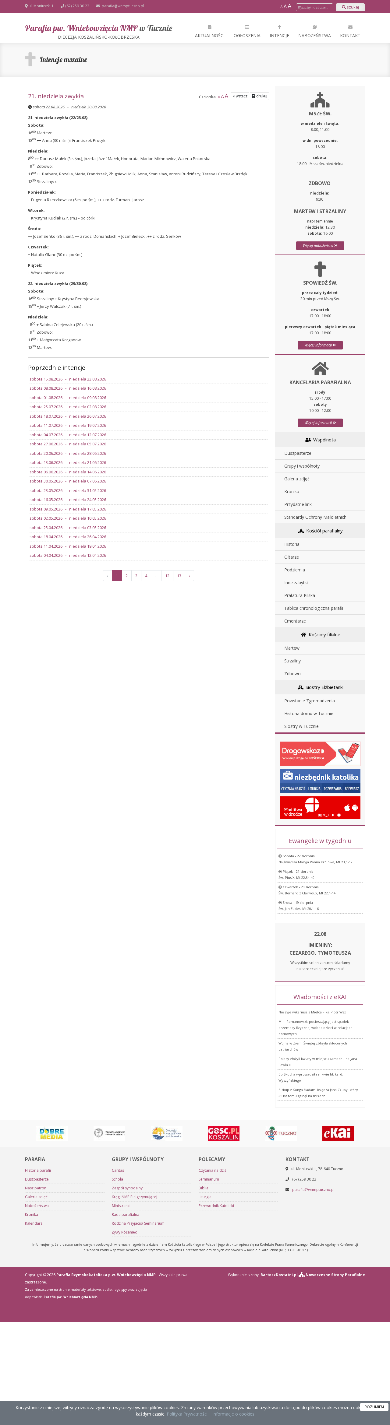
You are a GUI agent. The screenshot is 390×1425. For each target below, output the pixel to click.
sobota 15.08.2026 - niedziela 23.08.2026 (68, 379)
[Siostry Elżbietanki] (109, 1132)
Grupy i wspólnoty (302, 466)
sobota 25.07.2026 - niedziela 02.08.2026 (68, 406)
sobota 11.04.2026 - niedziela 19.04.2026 (68, 546)
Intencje (279, 35)
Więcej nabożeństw (318, 245)
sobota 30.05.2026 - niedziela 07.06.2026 (68, 481)
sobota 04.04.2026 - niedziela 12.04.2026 (68, 555)
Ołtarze (291, 557)
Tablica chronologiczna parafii (313, 608)
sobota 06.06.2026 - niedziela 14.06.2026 (68, 472)
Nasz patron (35, 1188)
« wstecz (240, 96)
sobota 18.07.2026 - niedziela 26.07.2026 (68, 416)
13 (179, 575)
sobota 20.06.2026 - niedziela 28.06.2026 (68, 453)
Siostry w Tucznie (301, 726)
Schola (117, 1179)
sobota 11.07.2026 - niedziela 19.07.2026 (68, 425)
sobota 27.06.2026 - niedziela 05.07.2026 (68, 444)
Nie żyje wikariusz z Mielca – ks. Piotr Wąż (312, 1012)
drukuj (261, 96)
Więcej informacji (318, 345)
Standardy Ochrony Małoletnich (315, 517)
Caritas (118, 1170)
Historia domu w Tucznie (308, 713)
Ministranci (121, 1205)
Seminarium (209, 1179)
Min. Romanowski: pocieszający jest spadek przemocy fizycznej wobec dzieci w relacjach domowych (315, 1027)
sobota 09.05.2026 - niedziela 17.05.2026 (68, 509)
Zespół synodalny (127, 1188)
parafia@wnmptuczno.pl (122, 6)
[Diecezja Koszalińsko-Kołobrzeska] (167, 1132)
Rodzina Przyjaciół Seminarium (138, 1223)
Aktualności (210, 35)
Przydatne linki (298, 504)
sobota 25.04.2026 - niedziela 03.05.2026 (68, 527)
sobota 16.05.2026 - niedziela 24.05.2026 (68, 499)
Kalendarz (33, 1223)
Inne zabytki (296, 582)
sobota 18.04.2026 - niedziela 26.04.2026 (68, 536)
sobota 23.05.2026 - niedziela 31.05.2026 (68, 490)
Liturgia (205, 1196)
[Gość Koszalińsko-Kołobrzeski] (223, 1132)
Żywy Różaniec (124, 1232)
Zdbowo (292, 673)
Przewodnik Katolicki (216, 1205)
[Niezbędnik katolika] (320, 780)
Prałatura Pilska (299, 595)
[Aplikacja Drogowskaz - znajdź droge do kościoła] (320, 753)
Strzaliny (292, 661)
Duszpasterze (297, 453)
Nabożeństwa (314, 35)
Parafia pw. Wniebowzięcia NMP (98, 31)
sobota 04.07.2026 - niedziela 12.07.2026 (68, 434)
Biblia (203, 1188)
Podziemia (294, 570)
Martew (292, 648)
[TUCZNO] (281, 1132)
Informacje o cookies (233, 1414)
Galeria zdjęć (297, 479)
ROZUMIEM (374, 1406)
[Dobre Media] (52, 1132)
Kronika (291, 491)
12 (167, 575)
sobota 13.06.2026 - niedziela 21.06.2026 (68, 462)
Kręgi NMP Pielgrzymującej (134, 1196)
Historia (292, 544)
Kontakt (350, 35)
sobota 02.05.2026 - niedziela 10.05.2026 (68, 518)
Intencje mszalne (63, 59)
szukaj (352, 7)
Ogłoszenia (247, 35)
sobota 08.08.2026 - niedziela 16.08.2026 (68, 388)
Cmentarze (295, 621)
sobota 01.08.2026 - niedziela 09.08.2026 (68, 397)
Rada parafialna (125, 1214)
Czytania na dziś (212, 1170)
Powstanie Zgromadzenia (309, 701)
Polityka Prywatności (186, 1414)
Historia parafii (38, 1170)
